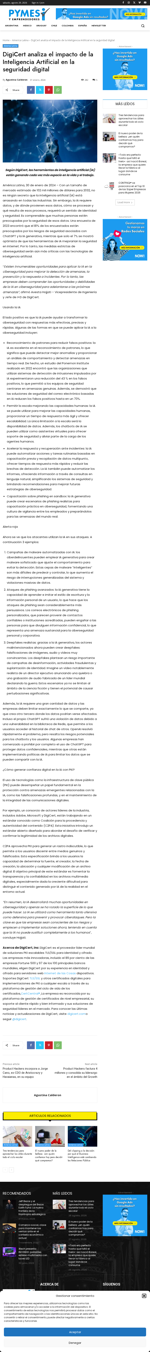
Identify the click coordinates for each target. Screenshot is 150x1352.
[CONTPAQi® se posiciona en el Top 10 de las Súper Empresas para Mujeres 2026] (109, 186)
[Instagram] (129, 3)
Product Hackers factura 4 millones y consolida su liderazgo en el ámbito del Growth (76, 1073)
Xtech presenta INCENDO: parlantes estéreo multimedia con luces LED (33, 1253)
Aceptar (75, 1332)
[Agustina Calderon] (18, 1095)
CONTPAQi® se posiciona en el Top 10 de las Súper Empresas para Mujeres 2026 (132, 187)
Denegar (75, 1343)
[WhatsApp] (58, 90)
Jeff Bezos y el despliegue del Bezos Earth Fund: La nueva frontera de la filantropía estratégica (32, 1208)
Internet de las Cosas (60, 973)
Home (6, 40)
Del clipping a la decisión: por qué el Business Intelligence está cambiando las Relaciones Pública (82, 1155)
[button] (144, 1296)
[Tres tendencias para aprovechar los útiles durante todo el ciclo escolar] (17, 1136)
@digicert (19, 1019)
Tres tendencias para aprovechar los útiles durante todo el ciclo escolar (17, 1154)
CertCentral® (30, 993)
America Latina (20, 40)
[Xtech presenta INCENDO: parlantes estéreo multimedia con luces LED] (9, 1252)
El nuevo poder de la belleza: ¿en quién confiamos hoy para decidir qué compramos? (48, 1155)
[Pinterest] (49, 90)
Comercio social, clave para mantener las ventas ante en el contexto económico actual (32, 1231)
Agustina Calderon (17, 79)
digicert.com (76, 1014)
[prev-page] (5, 1169)
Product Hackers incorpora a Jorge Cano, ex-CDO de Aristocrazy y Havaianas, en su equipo (25, 1073)
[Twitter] (134, 3)
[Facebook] (123, 3)
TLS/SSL (34, 978)
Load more (124, 202)
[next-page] (11, 1169)
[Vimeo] (139, 3)
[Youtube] (145, 3)
